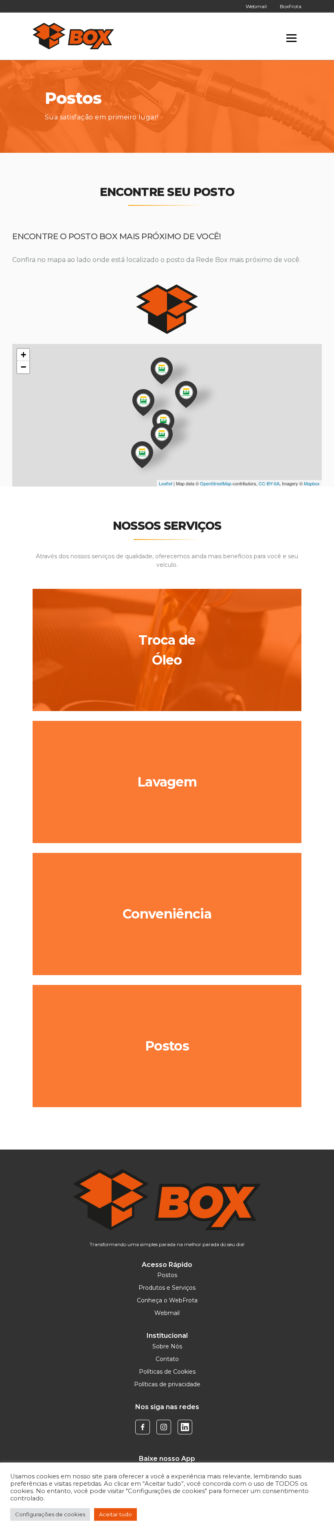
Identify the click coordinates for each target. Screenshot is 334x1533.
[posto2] (162, 436)
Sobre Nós (167, 1346)
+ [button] (23, 355)
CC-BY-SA (269, 483)
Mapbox (312, 483)
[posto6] (162, 370)
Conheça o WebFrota (167, 1300)
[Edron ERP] (73, 36)
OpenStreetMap (215, 483)
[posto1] (142, 454)
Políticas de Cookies (167, 1371)
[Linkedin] (185, 1426)
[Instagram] (163, 1426)
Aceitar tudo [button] (115, 1514)
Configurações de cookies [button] (50, 1514)
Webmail (256, 6)
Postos (167, 1275)
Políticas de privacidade (167, 1384)
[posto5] (143, 402)
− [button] (23, 367)
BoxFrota (290, 6)
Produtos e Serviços (167, 1287)
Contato (167, 1359)
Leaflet (165, 483)
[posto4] (186, 394)
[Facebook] (142, 1426)
